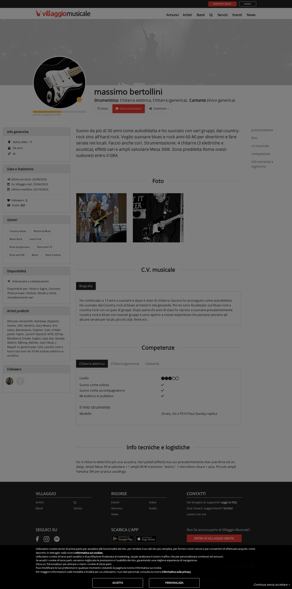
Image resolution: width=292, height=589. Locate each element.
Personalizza (174, 582)
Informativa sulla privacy (176, 572)
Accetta (117, 582)
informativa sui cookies (88, 553)
